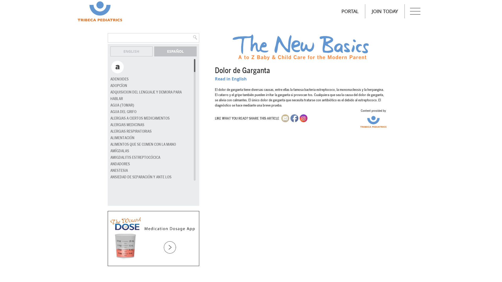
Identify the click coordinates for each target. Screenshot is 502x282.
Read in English (231, 79)
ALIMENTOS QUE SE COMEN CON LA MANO (143, 144)
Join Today (385, 11)
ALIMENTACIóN (122, 138)
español (175, 51)
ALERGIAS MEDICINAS (127, 125)
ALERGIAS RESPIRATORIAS (131, 131)
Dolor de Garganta (242, 71)
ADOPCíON (118, 86)
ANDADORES (120, 164)
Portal (349, 11)
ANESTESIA (119, 171)
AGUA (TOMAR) (122, 105)
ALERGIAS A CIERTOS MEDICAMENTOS (140, 118)
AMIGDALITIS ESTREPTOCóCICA (135, 158)
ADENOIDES (119, 79)
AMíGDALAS (119, 151)
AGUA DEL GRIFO (123, 112)
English (131, 51)
